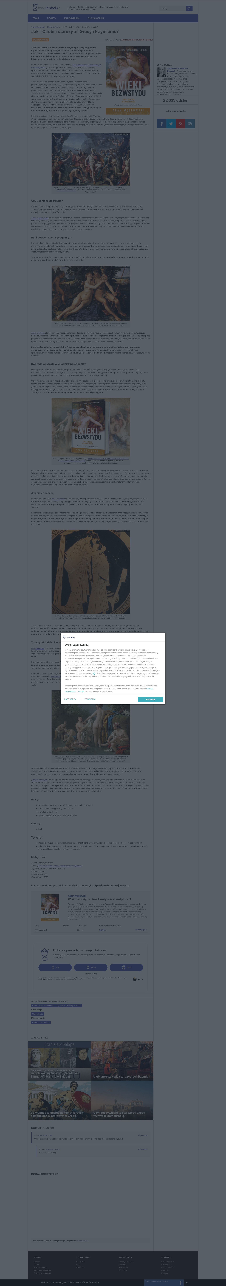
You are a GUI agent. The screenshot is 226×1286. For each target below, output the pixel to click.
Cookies (80, 691)
